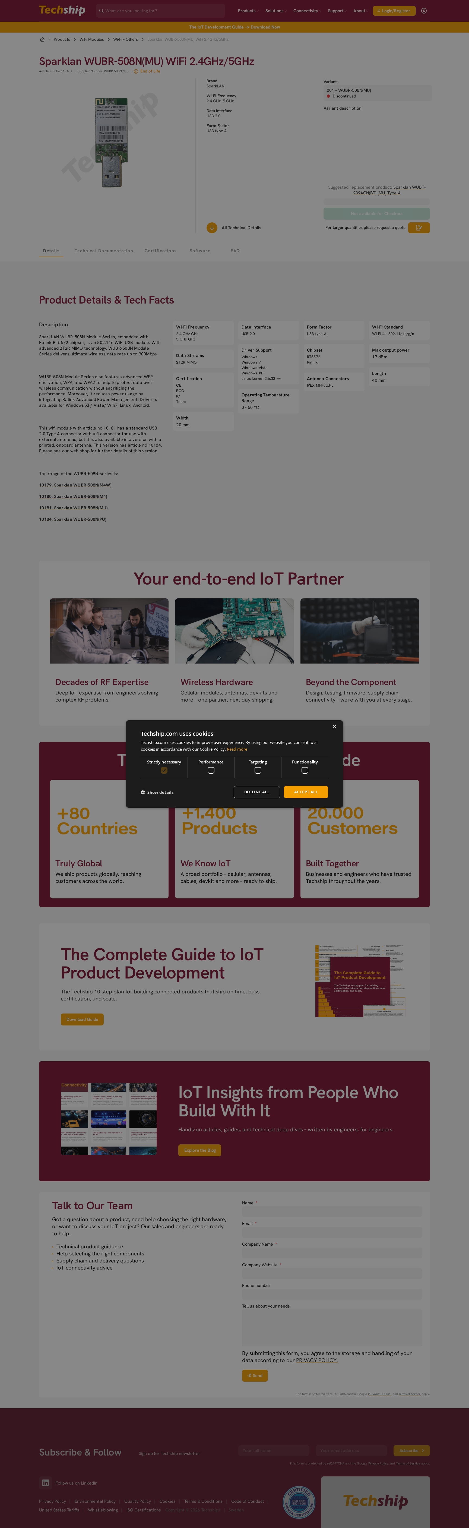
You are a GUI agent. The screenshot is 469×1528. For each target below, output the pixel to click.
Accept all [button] (306, 791)
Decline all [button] (257, 791)
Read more (237, 749)
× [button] (334, 727)
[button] (157, 792)
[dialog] (234, 764)
